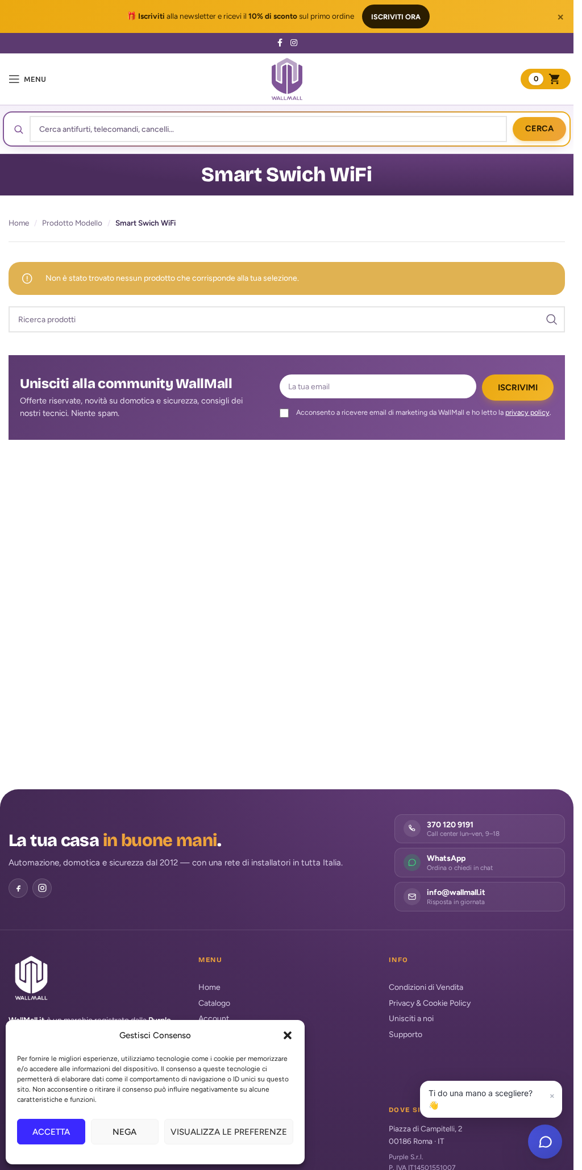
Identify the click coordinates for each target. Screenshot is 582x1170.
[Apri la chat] (545, 1142)
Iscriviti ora (396, 17)
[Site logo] (287, 79)
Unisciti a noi (411, 1018)
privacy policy (527, 412)
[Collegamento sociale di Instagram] (294, 43)
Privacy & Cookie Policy (430, 1003)
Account (213, 1018)
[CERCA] (552, 319)
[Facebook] (18, 888)
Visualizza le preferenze (229, 1132)
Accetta (51, 1132)
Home (19, 222)
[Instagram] (42, 888)
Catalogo (214, 1003)
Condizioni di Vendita (426, 987)
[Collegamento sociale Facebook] (280, 43)
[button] (287, 1035)
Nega (124, 1132)
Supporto (405, 1034)
